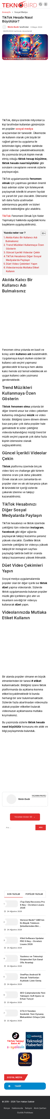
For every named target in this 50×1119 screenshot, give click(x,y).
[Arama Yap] (40, 4)
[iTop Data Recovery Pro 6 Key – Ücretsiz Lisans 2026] (11, 903)
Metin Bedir (13, 27)
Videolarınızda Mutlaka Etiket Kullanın (22, 269)
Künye (7, 1108)
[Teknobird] (19, 4)
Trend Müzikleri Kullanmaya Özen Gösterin (25, 247)
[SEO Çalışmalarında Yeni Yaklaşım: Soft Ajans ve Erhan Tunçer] (11, 994)
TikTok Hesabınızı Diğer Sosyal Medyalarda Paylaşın (23, 258)
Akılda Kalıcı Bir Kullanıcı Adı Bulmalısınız (21, 239)
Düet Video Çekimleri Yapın (21, 263)
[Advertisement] (25, 92)
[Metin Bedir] (11, 799)
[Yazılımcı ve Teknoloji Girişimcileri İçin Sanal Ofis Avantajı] (11, 958)
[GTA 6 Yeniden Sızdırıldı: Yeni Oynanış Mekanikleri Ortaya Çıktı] (11, 1013)
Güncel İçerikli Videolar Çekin (23, 252)
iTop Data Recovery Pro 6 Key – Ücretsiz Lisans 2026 (32, 904)
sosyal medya (24, 128)
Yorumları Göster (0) (23, 817)
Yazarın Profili (39, 796)
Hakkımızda (17, 1108)
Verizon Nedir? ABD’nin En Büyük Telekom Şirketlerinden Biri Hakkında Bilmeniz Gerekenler (32, 926)
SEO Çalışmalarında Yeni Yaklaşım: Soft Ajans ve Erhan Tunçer (32, 996)
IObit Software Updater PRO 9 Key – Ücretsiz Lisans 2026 (32, 941)
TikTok (6, 216)
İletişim (28, 1108)
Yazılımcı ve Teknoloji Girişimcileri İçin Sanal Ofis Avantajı (31, 959)
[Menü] (45, 4)
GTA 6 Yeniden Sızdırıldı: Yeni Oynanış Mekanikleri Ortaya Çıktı (32, 1014)
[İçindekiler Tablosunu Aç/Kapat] (42, 233)
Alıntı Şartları (40, 1108)
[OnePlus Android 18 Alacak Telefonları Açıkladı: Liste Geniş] (11, 976)
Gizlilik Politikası (25, 1112)
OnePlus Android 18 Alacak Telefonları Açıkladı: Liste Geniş (30, 977)
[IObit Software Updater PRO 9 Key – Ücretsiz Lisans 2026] (11, 940)
